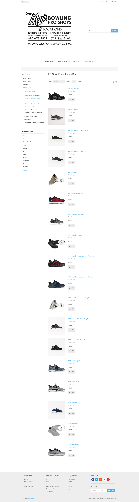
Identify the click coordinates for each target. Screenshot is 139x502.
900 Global (26, 160)
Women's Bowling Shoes (30, 116)
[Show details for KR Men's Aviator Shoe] (56, 200)
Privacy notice (27, 484)
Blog (47, 484)
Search (48, 479)
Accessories (76, 61)
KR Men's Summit (73, 444)
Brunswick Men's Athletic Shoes (33, 104)
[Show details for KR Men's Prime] (56, 431)
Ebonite (25, 136)
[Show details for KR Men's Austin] (56, 179)
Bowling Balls (49, 61)
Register (102, 1)
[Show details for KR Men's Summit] (56, 452)
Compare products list (51, 489)
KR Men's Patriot (73, 382)
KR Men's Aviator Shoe (75, 193)
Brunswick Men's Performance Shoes (34, 109)
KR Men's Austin (73, 172)
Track (24, 145)
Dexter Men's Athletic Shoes (32, 95)
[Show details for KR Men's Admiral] (56, 95)
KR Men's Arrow (73, 109)
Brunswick (26, 148)
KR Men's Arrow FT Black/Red (77, 151)
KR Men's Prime (73, 424)
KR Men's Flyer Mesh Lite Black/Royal (80, 277)
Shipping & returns (28, 481)
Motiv (24, 154)
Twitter (96, 479)
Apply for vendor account (75, 489)
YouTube (104, 479)
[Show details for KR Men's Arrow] (56, 116)
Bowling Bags (62, 61)
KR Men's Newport (74, 361)
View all (25, 170)
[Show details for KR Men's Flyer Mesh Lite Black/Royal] (56, 284)
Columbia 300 (27, 142)
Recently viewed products (52, 486)
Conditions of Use (28, 486)
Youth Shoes (27, 119)
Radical (25, 157)
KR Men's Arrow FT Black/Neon (78, 130)
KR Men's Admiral (73, 88)
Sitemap (26, 479)
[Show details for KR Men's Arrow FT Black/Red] (56, 158)
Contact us (26, 489)
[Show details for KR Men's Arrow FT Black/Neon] (56, 137)
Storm (24, 163)
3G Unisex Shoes (28, 125)
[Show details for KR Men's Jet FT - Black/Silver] (56, 347)
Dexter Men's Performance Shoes (33, 112)
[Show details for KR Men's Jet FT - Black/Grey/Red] (56, 326)
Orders (70, 481)
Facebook (92, 479)
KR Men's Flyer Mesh (75, 235)
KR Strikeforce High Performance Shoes (34, 122)
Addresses (71, 484)
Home (23, 69)
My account (72, 479)
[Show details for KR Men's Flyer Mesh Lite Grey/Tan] (56, 305)
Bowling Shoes (89, 61)
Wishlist (71, 486)
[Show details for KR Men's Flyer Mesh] (56, 242)
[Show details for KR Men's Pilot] (56, 410)
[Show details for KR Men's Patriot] (56, 389)
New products (49, 491)
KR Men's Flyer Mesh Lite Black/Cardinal (81, 256)
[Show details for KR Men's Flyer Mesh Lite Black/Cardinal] (56, 263)
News (47, 481)
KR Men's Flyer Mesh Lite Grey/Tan (79, 298)
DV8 (24, 151)
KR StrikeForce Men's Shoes (32, 98)
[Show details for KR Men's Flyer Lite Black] (56, 221)
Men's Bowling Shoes (42, 69)
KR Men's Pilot (72, 403)
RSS (100, 479)
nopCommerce (31, 498)
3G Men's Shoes (29, 101)
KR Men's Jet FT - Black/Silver (77, 340)
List (116, 81)
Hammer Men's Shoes (31, 106)
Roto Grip (25, 166)
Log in (107, 1)
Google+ (108, 479)
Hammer (25, 139)
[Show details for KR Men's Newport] (56, 368)
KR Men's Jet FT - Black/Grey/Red (79, 319)
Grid (113, 81)
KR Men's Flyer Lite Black (76, 214)
